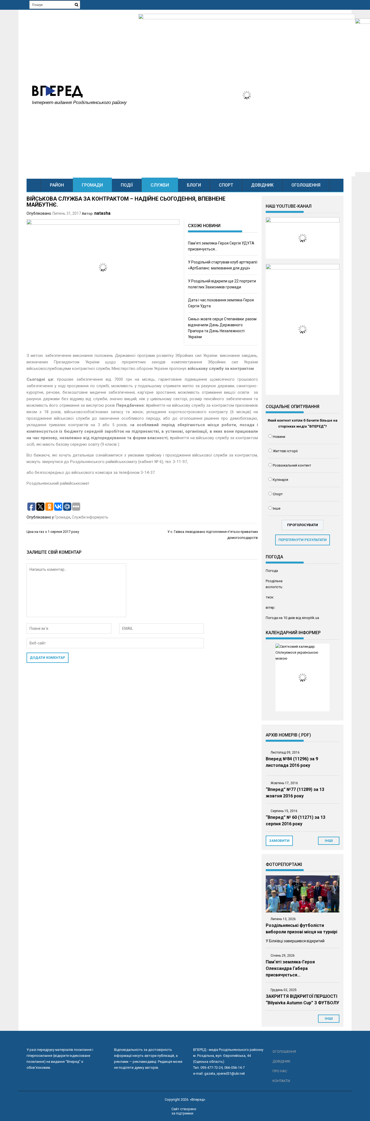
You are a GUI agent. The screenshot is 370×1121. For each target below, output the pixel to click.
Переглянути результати (302, 540)
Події (127, 185)
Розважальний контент (292, 465)
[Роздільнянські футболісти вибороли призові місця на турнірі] (302, 894)
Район (57, 185)
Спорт (226, 185)
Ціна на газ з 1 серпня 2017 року (53, 532)
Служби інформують (90, 517)
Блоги (194, 185)
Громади (92, 185)
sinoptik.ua (310, 618)
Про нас (279, 1071)
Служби (160, 185)
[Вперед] (34, 185)
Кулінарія (280, 480)
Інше (276, 508)
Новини (279, 437)
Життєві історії (285, 451)
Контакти (281, 1081)
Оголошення (305, 185)
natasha (102, 213)
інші (329, 841)
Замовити (279, 841)
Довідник (262, 185)
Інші (329, 1018)
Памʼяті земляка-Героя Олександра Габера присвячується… (290, 968)
